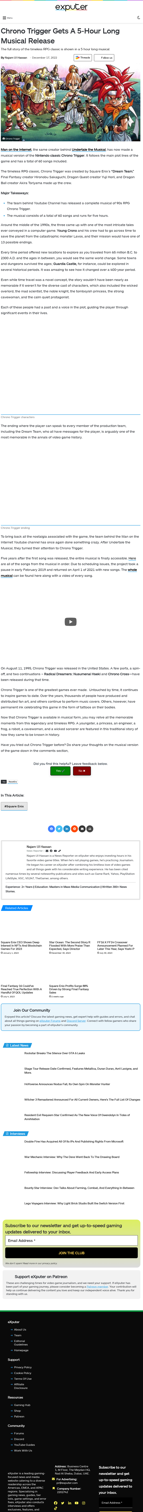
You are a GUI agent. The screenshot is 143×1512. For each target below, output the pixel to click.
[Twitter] (59, 828)
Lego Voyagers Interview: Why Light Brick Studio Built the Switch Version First (74, 1203)
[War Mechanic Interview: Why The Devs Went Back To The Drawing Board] (12, 1161)
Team (17, 1335)
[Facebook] (51, 828)
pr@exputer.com (67, 1482)
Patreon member (97, 1286)
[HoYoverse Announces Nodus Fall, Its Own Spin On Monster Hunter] (12, 1088)
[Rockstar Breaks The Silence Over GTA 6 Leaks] (12, 1057)
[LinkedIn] (66, 828)
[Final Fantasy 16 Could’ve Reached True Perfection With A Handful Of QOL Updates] (22, 970)
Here (132, 558)
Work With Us (23, 1450)
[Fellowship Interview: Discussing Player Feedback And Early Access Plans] (12, 1176)
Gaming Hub (22, 1404)
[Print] (89, 828)
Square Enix (15, 806)
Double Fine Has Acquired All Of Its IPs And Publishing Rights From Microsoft (73, 1141)
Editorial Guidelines (21, 1342)
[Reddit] (74, 828)
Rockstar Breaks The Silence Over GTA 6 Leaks (54, 1053)
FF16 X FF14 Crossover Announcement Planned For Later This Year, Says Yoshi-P (115, 945)
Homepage (21, 1350)
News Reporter (35, 850)
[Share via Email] (82, 828)
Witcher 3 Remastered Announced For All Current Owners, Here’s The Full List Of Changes (82, 1099)
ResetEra (13, 782)
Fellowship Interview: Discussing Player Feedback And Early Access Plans (71, 1172)
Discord (19, 1439)
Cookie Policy (22, 1372)
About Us (20, 1329)
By (3, 57)
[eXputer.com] (71, 7)
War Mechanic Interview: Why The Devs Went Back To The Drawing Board (71, 1156)
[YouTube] (77, 1503)
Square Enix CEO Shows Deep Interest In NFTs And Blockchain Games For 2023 (21, 945)
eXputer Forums (50, 1020)
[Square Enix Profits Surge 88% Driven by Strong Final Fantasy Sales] (70, 970)
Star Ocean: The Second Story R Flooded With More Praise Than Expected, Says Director (69, 945)
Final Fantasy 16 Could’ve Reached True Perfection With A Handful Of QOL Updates (21, 989)
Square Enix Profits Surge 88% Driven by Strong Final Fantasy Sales (69, 989)
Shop (17, 1410)
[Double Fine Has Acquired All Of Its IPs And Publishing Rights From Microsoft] (12, 1146)
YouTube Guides (24, 1444)
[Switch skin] (138, 17)
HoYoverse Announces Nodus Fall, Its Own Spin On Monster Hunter (67, 1084)
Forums (19, 1433)
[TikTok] (56, 1508)
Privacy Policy (23, 1367)
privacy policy (49, 1263)
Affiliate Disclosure (21, 1386)
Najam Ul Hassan (14, 57)
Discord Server (76, 1020)
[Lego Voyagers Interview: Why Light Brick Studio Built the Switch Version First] (12, 1207)
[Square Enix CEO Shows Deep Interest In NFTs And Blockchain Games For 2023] (22, 927)
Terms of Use (23, 1378)
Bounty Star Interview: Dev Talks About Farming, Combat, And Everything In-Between (79, 1187)
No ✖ (82, 770)
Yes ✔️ (60, 770)
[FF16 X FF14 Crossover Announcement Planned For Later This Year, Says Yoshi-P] (118, 927)
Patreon (19, 1416)
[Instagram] (84, 1503)
